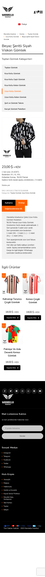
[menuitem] (22, 24)
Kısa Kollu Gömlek (12, 73)
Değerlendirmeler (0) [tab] (13, 209)
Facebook (7, 460)
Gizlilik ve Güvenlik (10, 490)
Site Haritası (8, 503)
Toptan (6, 506)
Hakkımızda (8, 487)
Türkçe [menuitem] (24, 24)
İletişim (6, 510)
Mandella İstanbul (10, 34)
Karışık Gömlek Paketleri (15, 109)
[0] (37, 12)
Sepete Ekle (11, 318)
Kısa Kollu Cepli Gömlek (15, 79)
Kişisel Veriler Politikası (12, 494)
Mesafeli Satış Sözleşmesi (8, 498)
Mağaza (6, 483)
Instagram (7, 453)
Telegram (7, 456)
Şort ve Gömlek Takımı (14, 103)
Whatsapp (7, 467)
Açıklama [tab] (8, 203)
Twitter (6, 463)
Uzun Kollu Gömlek (28, 193)
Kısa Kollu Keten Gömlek (15, 85)
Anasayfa (7, 480)
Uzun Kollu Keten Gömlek (15, 97)
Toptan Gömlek (15, 193)
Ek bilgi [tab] (21, 203)
